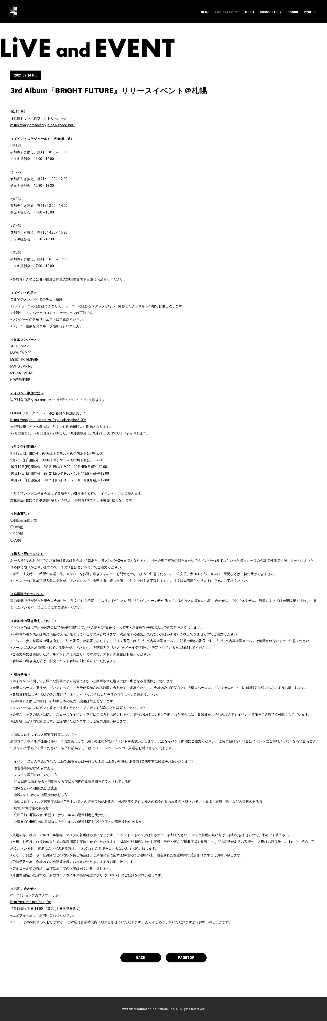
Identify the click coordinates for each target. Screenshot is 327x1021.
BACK (140, 958)
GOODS (293, 12)
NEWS (205, 12)
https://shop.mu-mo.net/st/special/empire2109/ (48, 420)
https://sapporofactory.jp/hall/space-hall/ (42, 125)
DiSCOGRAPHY (271, 12)
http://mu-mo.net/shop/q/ (30, 902)
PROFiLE (310, 12)
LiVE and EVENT (227, 12)
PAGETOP (186, 958)
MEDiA (249, 12)
